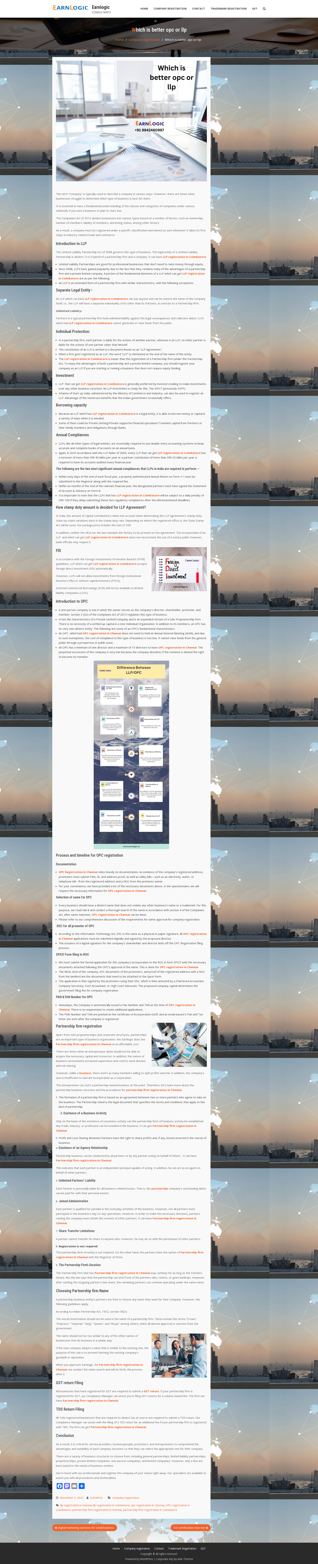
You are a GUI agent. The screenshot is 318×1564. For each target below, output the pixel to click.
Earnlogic (101, 7)
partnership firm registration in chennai (96, 1510)
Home (144, 8)
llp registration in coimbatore (111, 1505)
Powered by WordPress (139, 1559)
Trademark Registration (229, 8)
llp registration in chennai (76, 1505)
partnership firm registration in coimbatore (150, 1510)
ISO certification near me (189, 1527)
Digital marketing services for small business (86, 1527)
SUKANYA (96, 1497)
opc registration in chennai (147, 1505)
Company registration (170, 8)
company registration (125, 1497)
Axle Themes (185, 1559)
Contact (198, 8)
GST (254, 8)
